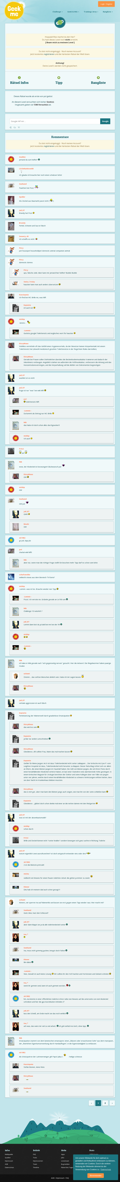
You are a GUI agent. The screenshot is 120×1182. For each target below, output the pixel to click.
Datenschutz (9, 1167)
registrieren (49, 54)
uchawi (27, 673)
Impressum (9, 1161)
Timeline (36, 1167)
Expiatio (27, 305)
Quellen (8, 1158)
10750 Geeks (93, 1154)
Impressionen (38, 1161)
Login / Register (106, 4)
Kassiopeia (24, 294)
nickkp (22, 319)
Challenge (57, 12)
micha (26, 874)
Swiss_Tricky (29, 282)
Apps (63, 1154)
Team (35, 1164)
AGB (6, 1164)
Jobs (62, 1158)
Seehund (23, 184)
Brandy (22, 223)
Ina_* (26, 934)
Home (11, 127)
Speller (22, 197)
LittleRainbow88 (26, 168)
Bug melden (65, 1164)
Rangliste (107, 12)
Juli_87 (22, 210)
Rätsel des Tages (67, 1167)
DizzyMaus (23, 343)
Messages (19, 127)
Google (105, 121)
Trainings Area (90, 12)
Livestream (65, 1161)
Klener (26, 887)
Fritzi (21, 449)
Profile (15, 127)
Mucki (26, 524)
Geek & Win (72, 12)
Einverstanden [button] (95, 1176)
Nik (25, 422)
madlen (22, 157)
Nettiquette (9, 1154)
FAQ (34, 1154)
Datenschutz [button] (106, 1170)
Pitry (21, 248)
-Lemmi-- (28, 330)
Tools (35, 1158)
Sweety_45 (24, 236)
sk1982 (22, 538)
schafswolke (24, 574)
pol (45, 96)
